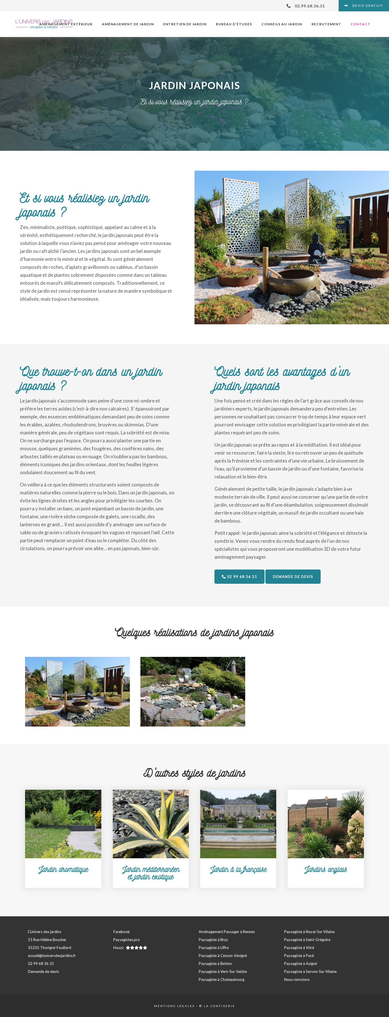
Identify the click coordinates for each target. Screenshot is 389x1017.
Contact (360, 24)
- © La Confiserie (215, 1006)
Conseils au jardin (281, 24)
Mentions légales (174, 1006)
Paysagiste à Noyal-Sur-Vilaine (309, 931)
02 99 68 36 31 (241, 576)
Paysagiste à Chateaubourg (221, 979)
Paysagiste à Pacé (299, 955)
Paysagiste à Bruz (213, 939)
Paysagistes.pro (126, 939)
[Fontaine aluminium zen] (192, 692)
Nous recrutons (297, 979)
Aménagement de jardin (128, 24)
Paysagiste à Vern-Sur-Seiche (223, 971)
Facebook (121, 931)
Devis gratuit (367, 5)
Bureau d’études (234, 24)
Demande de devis (293, 576)
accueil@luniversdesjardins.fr (52, 955)
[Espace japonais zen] (77, 692)
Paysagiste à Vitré (299, 947)
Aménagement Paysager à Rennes (227, 931)
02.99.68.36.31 (309, 5)
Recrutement (326, 24)
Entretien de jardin (184, 24)
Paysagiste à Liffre (214, 947)
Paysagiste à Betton (215, 963)
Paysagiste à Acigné (300, 963)
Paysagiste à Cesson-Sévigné (223, 955)
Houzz (118, 947)
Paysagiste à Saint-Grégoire (307, 939)
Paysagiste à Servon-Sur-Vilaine (310, 971)
